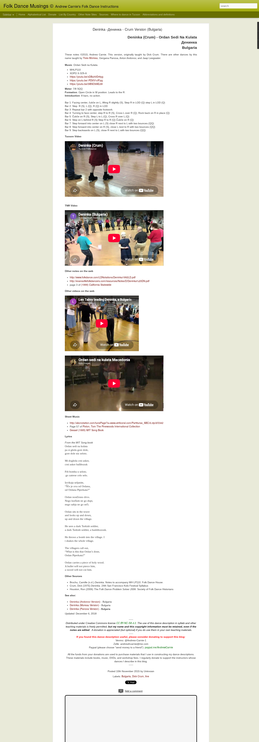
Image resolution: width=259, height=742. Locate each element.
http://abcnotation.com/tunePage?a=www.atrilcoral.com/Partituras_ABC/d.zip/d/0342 (116, 423)
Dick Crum (138, 676)
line (147, 676)
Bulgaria (126, 676)
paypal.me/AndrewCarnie (159, 647)
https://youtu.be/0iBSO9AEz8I (86, 84)
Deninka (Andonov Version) (85, 601)
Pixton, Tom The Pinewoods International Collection (111, 426)
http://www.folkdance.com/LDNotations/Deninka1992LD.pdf (102, 277)
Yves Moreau (90, 58)
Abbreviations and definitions (159, 14)
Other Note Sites (87, 14)
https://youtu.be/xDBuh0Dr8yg (86, 76)
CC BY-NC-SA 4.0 (126, 623)
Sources (103, 14)
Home (21, 14)
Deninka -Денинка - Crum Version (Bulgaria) (127, 29)
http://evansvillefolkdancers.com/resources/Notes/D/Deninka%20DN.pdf (109, 281)
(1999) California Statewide (95, 284)
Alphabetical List (37, 14)
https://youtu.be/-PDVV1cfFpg (86, 80)
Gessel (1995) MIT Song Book (87, 430)
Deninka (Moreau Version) (84, 605)
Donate (52, 14)
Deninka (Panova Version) (84, 609)
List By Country (67, 14)
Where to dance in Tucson (125, 14)
